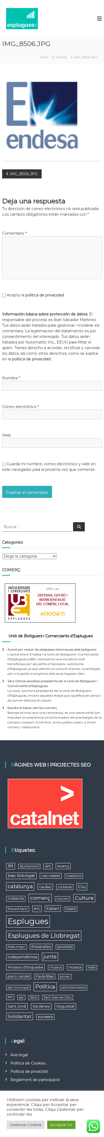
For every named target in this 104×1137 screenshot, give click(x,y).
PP (10, 997)
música (75, 967)
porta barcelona (74, 987)
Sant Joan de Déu (57, 997)
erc (37, 908)
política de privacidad (44, 295)
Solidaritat (19, 1016)
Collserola (16, 898)
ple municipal (18, 987)
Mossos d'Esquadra (25, 967)
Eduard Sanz (17, 909)
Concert (63, 899)
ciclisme (65, 887)
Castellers (73, 876)
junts (50, 956)
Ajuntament (29, 866)
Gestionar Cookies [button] (25, 1125)
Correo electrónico (20, 406)
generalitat (65, 947)
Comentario (14, 233)
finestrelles (41, 946)
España (71, 909)
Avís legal (19, 1054)
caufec (45, 887)
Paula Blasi (45, 976)
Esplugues (28, 921)
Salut (33, 997)
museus (56, 967)
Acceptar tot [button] (61, 1125)
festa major (16, 947)
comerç (40, 898)
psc (21, 997)
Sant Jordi (17, 1006)
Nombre (11, 378)
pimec (65, 976)
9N (10, 866)
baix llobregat (21, 875)
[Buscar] (79, 526)
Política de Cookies (28, 1063)
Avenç (63, 866)
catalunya (20, 886)
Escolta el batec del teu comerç (32, 708)
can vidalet (50, 876)
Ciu (82, 886)
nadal (91, 967)
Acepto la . (36, 295)
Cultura (84, 898)
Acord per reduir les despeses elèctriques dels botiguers (51, 649)
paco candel (18, 976)
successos (45, 1017)
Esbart (52, 908)
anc (48, 866)
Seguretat (65, 1006)
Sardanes (41, 1006)
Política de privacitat (29, 1071)
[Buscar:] (37, 526)
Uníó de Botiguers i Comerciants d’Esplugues (51, 636)
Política (45, 986)
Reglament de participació (35, 1079)
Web (6, 435)
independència (22, 957)
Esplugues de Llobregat (44, 935)
